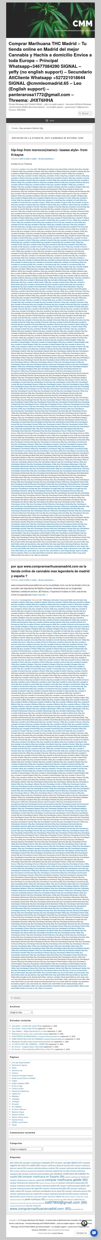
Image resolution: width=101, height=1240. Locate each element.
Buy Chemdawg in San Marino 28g (71, 499)
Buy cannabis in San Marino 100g (27, 311)
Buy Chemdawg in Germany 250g (59, 409)
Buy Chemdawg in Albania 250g (42, 351)
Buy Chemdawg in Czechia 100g (35, 389)
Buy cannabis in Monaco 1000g (65, 273)
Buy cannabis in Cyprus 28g (25, 204)
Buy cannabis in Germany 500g (55, 227)
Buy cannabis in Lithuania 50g (21, 262)
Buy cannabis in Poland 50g (50, 298)
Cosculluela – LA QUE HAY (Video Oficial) (27, 1026)
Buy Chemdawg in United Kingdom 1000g (57, 531)
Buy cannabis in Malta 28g (24, 269)
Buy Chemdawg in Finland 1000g (54, 400)
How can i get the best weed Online (51, 548)
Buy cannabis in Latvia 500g (29, 684)
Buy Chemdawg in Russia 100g (34, 495)
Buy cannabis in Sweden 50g (74, 331)
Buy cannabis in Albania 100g (33, 171)
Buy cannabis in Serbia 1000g (68, 313)
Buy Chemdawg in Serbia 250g (40, 504)
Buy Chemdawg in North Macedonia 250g (29, 475)
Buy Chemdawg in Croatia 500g (64, 382)
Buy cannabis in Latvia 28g (71, 251)
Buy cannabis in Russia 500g (38, 309)
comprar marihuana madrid (48, 1183)
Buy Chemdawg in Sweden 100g (27, 519)
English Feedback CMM (20, 1083)
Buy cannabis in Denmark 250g (33, 211)
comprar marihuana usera (30, 1196)
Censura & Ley (17, 1070)
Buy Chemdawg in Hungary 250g (33, 417)
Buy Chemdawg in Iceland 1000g (49, 420)
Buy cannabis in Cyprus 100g (60, 202)
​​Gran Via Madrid (77, 1209)
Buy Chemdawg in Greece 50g (41, 415)
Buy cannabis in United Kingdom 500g (24, 344)
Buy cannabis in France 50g (30, 655)
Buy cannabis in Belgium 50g (31, 620)
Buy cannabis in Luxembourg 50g (36, 697)
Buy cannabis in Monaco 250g (31, 275)
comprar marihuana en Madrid (77, 1177)
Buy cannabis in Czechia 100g (32, 207)
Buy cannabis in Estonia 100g (65, 213)
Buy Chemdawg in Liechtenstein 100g (49, 440)
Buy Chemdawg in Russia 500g (22, 497)
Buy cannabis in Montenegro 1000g (41, 278)
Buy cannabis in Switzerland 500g (43, 335)
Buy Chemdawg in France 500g (44, 406)
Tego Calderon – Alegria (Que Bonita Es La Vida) (29, 1031)
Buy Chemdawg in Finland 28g (44, 402)
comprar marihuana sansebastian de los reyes (45, 1191)
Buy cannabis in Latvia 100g (31, 251)
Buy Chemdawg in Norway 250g (42, 480)
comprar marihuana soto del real (57, 1193)
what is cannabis (82, 551)
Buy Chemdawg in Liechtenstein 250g (76, 440)
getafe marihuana (35, 1199)
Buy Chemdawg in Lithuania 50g (69, 446)
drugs (83, 546)
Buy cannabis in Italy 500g (73, 244)
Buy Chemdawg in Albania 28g (64, 351)
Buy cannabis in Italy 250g (36, 244)
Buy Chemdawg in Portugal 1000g (33, 486)
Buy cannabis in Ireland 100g (46, 240)
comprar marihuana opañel (47, 1185)
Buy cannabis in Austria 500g (46, 180)
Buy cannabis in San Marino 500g (22, 313)
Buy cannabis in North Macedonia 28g (49, 289)
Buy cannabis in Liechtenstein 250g (37, 255)
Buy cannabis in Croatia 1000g (65, 198)
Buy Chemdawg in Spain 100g (47, 515)
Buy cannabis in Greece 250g (65, 229)
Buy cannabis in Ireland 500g (30, 242)
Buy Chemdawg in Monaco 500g (72, 462)
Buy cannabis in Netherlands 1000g (35, 282)
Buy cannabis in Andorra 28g (53, 176)
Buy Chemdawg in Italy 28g (70, 429)
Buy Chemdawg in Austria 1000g (41, 358)
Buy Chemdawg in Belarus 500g (41, 364)
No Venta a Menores (19, 1109)
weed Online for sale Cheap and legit (62, 551)
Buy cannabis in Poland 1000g (24, 295)
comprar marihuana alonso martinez (42, 1168)
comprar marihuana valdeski (52, 1196)
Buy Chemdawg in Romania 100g (44, 491)
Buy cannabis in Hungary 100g (27, 664)
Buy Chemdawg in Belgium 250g (57, 366)
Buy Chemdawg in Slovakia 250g (22, 508)
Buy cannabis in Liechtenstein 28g (63, 255)
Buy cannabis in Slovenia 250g (64, 322)
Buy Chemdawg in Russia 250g (56, 495)
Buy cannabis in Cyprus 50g (67, 204)
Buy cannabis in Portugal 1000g (72, 298)
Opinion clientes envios (20, 1117)
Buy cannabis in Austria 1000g (39, 178)
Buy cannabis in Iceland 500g (59, 238)
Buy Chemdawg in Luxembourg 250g (74, 448)
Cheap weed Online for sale (70, 546)
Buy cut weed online (18, 542)
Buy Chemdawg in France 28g (21, 406)
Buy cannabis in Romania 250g (22, 304)
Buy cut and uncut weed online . (77, 539)
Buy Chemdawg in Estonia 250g (42, 397)
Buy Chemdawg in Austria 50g (76, 360)
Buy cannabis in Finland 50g (45, 220)
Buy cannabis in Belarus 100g (32, 182)
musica (22, 169)
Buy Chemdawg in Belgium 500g (25, 369)
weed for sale (44, 551)
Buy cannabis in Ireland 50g (50, 242)
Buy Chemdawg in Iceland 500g (63, 422)
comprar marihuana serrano (78, 1191)
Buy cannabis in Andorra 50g (21, 609)
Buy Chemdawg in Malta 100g (43, 453)
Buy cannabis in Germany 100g (63, 224)
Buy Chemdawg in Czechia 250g (58, 389)
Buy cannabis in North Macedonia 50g (28, 291)
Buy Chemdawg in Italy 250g (50, 429)
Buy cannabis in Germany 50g (77, 227)
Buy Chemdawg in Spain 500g (39, 517)
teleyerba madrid (33, 1206)
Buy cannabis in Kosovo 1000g (37, 247)
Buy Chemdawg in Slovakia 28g (46, 508)
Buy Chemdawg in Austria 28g (31, 360)
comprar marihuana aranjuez (25, 1171)
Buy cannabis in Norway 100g (75, 291)
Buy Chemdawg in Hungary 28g (56, 417)
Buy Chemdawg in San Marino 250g (45, 499)
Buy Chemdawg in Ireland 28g (21, 426)
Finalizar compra (18, 1088)
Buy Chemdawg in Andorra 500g (72, 355)
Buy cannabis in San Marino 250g (51, 311)
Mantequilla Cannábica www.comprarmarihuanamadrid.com (33, 1041)
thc (38, 551)
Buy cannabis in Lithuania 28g (55, 260)
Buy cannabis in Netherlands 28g (35, 284)
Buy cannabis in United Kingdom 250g (48, 342)
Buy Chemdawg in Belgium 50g (49, 369)
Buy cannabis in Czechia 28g (76, 207)
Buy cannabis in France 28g (51, 222)
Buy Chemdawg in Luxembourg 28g (23, 451)
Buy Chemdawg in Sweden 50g (42, 522)
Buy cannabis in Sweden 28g (31, 331)
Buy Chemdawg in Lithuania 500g (46, 446)
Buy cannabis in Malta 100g (62, 267)
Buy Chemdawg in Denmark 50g (43, 395)
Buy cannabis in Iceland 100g (75, 236)
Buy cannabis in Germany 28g (32, 227)
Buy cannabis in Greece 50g (51, 231)
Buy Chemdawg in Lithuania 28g (22, 446)
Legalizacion (16, 1093)
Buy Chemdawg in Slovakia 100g (77, 506)
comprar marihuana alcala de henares (57, 1165)
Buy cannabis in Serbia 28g (52, 315)
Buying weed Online (39, 546)
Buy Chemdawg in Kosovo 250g (32, 433)
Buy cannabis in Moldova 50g (43, 273)
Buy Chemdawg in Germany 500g (33, 411)
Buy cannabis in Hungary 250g (40, 233)
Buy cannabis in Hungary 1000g (73, 231)
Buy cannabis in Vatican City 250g (53, 346)
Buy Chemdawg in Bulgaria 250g (33, 377)
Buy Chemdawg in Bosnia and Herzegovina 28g (41, 373)
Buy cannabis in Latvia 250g (51, 251)
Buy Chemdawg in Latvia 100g (66, 435)
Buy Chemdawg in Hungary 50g (26, 420)
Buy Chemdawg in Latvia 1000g (44, 435)
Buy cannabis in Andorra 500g (75, 176)
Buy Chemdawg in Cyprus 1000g (31, 384)
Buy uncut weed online (65, 542)
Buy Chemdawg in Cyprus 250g (77, 384)
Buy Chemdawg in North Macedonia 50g (42, 477)
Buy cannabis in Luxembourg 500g (69, 264)
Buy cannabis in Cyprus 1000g (39, 202)
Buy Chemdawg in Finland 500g (66, 402)
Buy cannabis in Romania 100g (77, 302)
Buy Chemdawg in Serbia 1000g (69, 502)
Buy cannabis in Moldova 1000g (22, 702)
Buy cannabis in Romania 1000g (54, 302)
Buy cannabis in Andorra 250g (32, 176)
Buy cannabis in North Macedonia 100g (66, 287)
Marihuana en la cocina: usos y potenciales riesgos (30, 1034)
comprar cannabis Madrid (68, 1162)
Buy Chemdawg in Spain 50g (60, 517)
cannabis (57, 546)
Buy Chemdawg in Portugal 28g (26, 488)
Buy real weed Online (49, 542)
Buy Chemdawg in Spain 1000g (25, 515)
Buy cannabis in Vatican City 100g (28, 346)
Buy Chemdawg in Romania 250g (68, 491)
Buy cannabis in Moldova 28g (77, 271)
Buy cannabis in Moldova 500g (21, 273)
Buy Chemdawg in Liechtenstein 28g (24, 442)
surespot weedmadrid (17, 1206)
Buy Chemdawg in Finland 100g (77, 400)
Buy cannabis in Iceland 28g (39, 238)
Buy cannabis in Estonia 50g (73, 216)
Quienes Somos (17, 1119)
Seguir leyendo (40, 594)
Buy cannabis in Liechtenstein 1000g (61, 253)
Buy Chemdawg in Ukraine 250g (42, 528)
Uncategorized (25, 600)
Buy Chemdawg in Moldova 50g (34, 460)
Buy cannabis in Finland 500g (24, 220)
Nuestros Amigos (18, 1112)
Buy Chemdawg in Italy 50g (37, 431)
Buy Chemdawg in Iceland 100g (73, 420)
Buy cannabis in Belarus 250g (54, 182)
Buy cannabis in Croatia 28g (52, 200)
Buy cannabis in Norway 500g (60, 293)
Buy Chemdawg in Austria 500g (54, 360)
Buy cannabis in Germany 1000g (39, 224)
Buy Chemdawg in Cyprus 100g (55, 384)
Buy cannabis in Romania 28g (44, 304)
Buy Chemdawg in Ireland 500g (43, 426)
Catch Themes (58, 1233)
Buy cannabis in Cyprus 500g (46, 204)
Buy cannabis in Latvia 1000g (24, 682)
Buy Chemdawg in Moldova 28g (66, 457)
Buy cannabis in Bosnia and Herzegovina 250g (41, 191)
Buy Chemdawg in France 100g (56, 404)
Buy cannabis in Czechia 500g (31, 640)
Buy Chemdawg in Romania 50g (66, 493)
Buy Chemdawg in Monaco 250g (26, 462)
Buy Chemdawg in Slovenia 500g (57, 513)
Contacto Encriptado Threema (22, 1075)
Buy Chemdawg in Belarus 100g (46, 362)
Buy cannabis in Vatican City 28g (77, 346)
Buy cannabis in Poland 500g (30, 298)
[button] (94, 1233)
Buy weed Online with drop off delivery (66, 544)
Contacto (15, 1073)
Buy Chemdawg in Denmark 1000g (72, 391)
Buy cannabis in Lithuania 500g (77, 260)
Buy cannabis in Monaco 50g (25, 708)
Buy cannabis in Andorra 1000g (61, 173)
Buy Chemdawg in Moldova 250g (42, 457)
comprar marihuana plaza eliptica (75, 1185)
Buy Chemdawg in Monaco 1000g (57, 460)
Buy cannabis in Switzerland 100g (45, 333)
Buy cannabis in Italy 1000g (70, 242)
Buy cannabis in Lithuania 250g (33, 260)
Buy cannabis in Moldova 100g (33, 271)
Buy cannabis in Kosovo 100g (59, 247)
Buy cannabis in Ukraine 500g (21, 340)
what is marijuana (17, 553)
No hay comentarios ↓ (46, 159)
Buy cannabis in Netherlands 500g (60, 284)
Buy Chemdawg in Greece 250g (50, 413)
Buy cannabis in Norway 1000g (53, 291)
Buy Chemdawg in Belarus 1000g (22, 362)
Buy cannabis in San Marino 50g (46, 313)
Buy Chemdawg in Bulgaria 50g (26, 380)
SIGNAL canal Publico (20, 1122)
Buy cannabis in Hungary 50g (32, 236)
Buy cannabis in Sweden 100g (63, 329)
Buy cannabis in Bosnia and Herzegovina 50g (60, 193)
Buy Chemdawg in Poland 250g (22, 484)
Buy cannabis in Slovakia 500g (53, 320)
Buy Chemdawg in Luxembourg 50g (75, 451)
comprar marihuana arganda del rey (53, 1171)
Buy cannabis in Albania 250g (55, 171)
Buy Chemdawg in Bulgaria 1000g (61, 375)
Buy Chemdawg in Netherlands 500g (72, 471)
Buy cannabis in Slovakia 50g (75, 320)
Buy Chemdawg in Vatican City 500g (27, 539)
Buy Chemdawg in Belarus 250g (69, 362)
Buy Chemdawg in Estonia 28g (64, 397)
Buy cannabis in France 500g (72, 222)
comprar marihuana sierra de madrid (26, 1193)
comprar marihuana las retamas (24, 1182)
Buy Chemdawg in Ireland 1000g (31, 424)
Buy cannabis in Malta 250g (20, 700)
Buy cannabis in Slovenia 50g (53, 324)
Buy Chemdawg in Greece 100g (27, 413)
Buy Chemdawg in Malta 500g (29, 455)
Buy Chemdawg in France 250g (78, 404)
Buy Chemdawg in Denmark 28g (67, 393)
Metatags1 (15, 1096)
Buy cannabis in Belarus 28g (75, 182)
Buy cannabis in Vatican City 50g (47, 349)
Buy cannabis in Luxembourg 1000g (45, 262)
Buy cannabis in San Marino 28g (75, 311)
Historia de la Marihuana (20, 1091)
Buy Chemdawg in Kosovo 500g (77, 433)
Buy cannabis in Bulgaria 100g (33, 196)
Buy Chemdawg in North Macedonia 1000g (48, 473)
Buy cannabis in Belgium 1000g (61, 184)
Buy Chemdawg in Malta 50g (50, 455)
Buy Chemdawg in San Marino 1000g (68, 497)
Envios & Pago (17, 1086)
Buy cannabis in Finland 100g (40, 218)
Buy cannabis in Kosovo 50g (67, 249)
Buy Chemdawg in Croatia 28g (41, 382)
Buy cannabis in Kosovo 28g (25, 249)
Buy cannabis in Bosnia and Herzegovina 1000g (45, 189)
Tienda (14, 1125)
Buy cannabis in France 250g (31, 222)
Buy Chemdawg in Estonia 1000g (66, 395)
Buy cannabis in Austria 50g (67, 180)
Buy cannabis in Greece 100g (43, 229)
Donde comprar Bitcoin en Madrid (23, 1078)
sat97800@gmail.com (66, 1202)
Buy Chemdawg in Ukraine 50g (32, 531)
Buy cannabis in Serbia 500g (72, 315)
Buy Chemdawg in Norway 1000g (67, 477)
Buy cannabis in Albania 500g (24, 604)
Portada (15, 128)
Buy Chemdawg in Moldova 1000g (72, 455)
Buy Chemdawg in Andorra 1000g (55, 353)
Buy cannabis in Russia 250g (74, 307)
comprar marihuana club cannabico (37, 1173)
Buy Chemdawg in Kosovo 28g (55, 433)
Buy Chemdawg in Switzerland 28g (71, 524)
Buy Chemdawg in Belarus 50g (64, 364)
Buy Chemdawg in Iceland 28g (41, 422)
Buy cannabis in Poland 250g (67, 295)
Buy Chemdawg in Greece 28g (72, 413)
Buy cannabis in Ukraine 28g (77, 338)
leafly (65, 548)
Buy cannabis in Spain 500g (77, 326)
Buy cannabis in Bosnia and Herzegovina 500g (27, 193)
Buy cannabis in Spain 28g (57, 326)
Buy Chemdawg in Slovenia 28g (34, 513)
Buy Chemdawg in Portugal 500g (49, 488)
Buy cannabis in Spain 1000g (74, 324)
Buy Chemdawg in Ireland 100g (54, 424)
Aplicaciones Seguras (19, 1065)
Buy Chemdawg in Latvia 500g (53, 437)
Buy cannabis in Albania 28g (76, 171)
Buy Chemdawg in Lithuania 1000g (26, 444)
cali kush (50, 546)
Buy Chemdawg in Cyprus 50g (66, 386)
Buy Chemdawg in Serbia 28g (62, 504)
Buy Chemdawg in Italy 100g (29, 429)
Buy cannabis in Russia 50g (59, 309)
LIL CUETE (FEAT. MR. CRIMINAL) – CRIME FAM (30, 1044)
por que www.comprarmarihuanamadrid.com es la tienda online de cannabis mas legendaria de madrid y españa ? (50, 571)
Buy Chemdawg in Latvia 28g (32, 437)
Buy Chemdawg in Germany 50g (56, 411)
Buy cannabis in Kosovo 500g (46, 249)
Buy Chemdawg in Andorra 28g (49, 355)
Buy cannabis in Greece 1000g (22, 229)
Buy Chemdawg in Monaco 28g (49, 462)
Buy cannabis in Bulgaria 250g (55, 196)
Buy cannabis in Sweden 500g (52, 331)
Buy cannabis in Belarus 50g (40, 184)
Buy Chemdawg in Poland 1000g (54, 482)
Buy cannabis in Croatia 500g (73, 200)
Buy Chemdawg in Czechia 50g (48, 391)
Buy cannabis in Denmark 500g (78, 211)
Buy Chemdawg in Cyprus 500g (44, 386)
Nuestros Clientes (18, 1114)
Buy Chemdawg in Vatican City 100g (29, 537)
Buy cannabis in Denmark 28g (55, 211)
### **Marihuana (40, 169)
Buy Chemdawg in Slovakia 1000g (53, 506)
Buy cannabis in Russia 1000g (31, 307)
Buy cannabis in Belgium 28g (53, 187)
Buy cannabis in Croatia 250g (31, 200)
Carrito (14, 1068)
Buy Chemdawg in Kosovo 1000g (59, 431)
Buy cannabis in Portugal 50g (32, 302)
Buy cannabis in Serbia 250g (32, 315)
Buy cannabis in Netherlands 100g (61, 282)
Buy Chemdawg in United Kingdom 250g (41, 533)
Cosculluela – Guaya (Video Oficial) (24, 1028)
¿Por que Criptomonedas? (21, 1062)
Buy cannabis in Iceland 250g (31, 669)
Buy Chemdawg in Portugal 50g (72, 488)
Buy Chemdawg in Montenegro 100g (69, 464)
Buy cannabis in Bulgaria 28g (77, 196)
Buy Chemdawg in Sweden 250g (50, 519)
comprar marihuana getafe (66, 1179)
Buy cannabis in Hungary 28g (62, 233)
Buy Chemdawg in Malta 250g (65, 453)
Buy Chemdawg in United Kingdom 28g (69, 533)
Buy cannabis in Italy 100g (28, 675)
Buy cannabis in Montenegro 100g (66, 278)
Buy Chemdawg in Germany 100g (34, 409)
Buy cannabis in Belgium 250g (32, 187)
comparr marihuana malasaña (38, 1162)
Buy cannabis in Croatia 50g (25, 633)
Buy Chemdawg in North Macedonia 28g (59, 475)
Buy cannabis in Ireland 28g (25, 673)
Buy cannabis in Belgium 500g (75, 187)
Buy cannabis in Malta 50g (63, 269)
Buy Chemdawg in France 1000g (32, 404)
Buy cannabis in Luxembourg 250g (37, 695)
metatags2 (15, 1099)
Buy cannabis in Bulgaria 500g (21, 198)
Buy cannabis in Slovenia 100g (41, 322)
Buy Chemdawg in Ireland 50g (65, 426)
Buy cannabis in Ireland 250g (67, 240)
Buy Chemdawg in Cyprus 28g (21, 386)
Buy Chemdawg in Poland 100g (77, 482)
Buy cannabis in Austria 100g (61, 178)
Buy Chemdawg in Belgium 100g (33, 366)
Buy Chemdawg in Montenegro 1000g (43, 464)
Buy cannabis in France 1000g (66, 220)
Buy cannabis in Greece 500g (30, 231)
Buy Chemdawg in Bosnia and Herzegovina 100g (42, 371)
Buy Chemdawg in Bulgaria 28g (56, 377)
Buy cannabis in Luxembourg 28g (44, 264)
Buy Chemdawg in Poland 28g (44, 484)
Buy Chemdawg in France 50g (65, 406)
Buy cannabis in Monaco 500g (74, 275)
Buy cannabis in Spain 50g (20, 329)
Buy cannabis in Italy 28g (55, 244)
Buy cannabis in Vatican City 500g (23, 349)
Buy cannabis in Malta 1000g (42, 267)
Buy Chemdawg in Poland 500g (66, 484)
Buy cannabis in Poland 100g (46, 295)
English (14, 1081)
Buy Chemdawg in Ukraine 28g (65, 528)
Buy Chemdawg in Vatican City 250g (55, 537)
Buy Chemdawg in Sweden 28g (73, 519)
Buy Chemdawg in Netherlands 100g (73, 468)
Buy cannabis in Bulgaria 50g (43, 198)
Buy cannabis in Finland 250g (61, 218)
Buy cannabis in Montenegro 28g (35, 280)
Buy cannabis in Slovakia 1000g (39, 318)
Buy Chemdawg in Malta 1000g (22, 453)
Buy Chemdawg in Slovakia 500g (69, 508)
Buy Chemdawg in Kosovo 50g (22, 435)
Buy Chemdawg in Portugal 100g (57, 486)
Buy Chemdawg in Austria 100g (65, 358)
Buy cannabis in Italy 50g (27, 677)
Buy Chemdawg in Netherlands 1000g (46, 468)
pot (26, 551)
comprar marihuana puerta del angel (26, 1188)
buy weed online (79, 542)
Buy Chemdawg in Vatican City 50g (52, 539)
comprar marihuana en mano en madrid (27, 1180)
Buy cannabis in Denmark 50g (21, 213)
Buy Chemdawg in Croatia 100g (73, 380)
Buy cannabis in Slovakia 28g (32, 320)
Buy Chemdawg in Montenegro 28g (46, 466)
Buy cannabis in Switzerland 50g (67, 335)
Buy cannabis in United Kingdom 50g (51, 344)
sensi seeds (31, 551)
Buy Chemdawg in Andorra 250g (26, 355)
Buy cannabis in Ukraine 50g (43, 340)
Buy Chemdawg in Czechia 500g (25, 391)
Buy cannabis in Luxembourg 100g (71, 262)
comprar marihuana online (22, 1185)
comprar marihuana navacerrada (73, 1182)
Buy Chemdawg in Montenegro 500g (71, 466)
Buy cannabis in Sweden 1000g (41, 329)
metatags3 (15, 1101)
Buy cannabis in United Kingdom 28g (75, 342)
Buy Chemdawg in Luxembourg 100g (48, 448)
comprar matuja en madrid (74, 1197)
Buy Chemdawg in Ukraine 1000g (70, 526)
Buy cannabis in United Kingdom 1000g (67, 340)
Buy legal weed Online (33, 542)
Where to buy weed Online (63, 553)
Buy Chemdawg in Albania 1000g (70, 349)
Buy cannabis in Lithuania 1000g (61, 258)
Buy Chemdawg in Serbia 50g (30, 506)
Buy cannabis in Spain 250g (37, 326)
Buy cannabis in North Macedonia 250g (24, 720)
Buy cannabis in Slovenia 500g (31, 324)
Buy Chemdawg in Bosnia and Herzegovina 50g (31, 375)
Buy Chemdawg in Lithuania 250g (75, 444)
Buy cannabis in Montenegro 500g (59, 280)
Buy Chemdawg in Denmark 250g (43, 393)
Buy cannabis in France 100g (26, 653)
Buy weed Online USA (45, 544)
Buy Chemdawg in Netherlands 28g (46, 471)
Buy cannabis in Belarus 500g (30, 615)
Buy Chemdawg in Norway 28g (64, 480)
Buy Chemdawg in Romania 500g (42, 493)
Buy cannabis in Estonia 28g (31, 216)
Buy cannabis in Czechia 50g (40, 209)
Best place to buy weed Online (57, 169)
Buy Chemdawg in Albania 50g (31, 353)
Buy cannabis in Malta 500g (44, 269)
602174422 (16, 1162)
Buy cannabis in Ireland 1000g (24, 240)
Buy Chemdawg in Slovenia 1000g (42, 511)
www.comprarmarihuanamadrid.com (40, 1208)
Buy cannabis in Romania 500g (66, 304)
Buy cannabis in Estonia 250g (21, 646)
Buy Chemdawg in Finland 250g (22, 402)
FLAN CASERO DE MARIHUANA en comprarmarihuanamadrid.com (36, 1036)
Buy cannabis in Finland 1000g (30, 649)
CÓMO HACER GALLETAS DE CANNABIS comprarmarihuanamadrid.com (38, 1039)
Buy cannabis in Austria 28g (25, 180)
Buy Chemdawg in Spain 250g (68, 515)
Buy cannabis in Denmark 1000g (62, 209)
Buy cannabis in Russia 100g (53, 307)
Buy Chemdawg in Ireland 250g (76, 424)
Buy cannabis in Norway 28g (39, 293)
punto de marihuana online (35, 1203)
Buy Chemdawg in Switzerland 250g (46, 524)
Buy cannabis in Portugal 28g (62, 300)
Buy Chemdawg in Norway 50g (31, 482)
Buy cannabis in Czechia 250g (54, 207)
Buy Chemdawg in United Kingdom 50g (50, 535)
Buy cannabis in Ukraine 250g (55, 338)
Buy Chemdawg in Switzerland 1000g (66, 522)
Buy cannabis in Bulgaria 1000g (22, 626)
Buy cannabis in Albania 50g (39, 173)
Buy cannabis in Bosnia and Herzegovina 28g (73, 191)
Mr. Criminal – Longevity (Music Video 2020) (27, 1047)
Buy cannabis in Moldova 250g (55, 271)
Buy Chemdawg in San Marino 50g (45, 502)
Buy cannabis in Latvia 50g (37, 253)
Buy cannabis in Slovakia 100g (61, 318)
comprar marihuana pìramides (56, 1188)
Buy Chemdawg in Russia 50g (44, 497)
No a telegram (17, 1106)
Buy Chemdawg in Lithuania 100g (51, 444)
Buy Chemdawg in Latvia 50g (75, 437)
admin (34, 159)
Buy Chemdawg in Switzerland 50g (46, 526)
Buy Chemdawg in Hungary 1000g (64, 415)
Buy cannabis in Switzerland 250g (69, 333)
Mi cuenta (15, 1104)
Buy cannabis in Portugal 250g (40, 300)
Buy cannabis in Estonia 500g (52, 216)
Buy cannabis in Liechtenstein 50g (37, 258)
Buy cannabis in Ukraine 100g (34, 338)
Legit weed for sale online (77, 548)
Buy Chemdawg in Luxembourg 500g (49, 451)
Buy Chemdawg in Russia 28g (78, 495)
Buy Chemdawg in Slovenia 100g (66, 511)
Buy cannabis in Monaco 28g (53, 275)
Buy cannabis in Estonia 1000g (43, 213)
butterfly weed (73, 169)
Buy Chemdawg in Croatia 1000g (49, 380)
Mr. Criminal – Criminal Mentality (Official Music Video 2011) (33, 1049)
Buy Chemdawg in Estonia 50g (31, 400)
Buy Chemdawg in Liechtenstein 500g (50, 442)
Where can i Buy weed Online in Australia (38, 553)
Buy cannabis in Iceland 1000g (53, 236)
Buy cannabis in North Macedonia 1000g (37, 287)
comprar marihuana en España (43, 1176)
